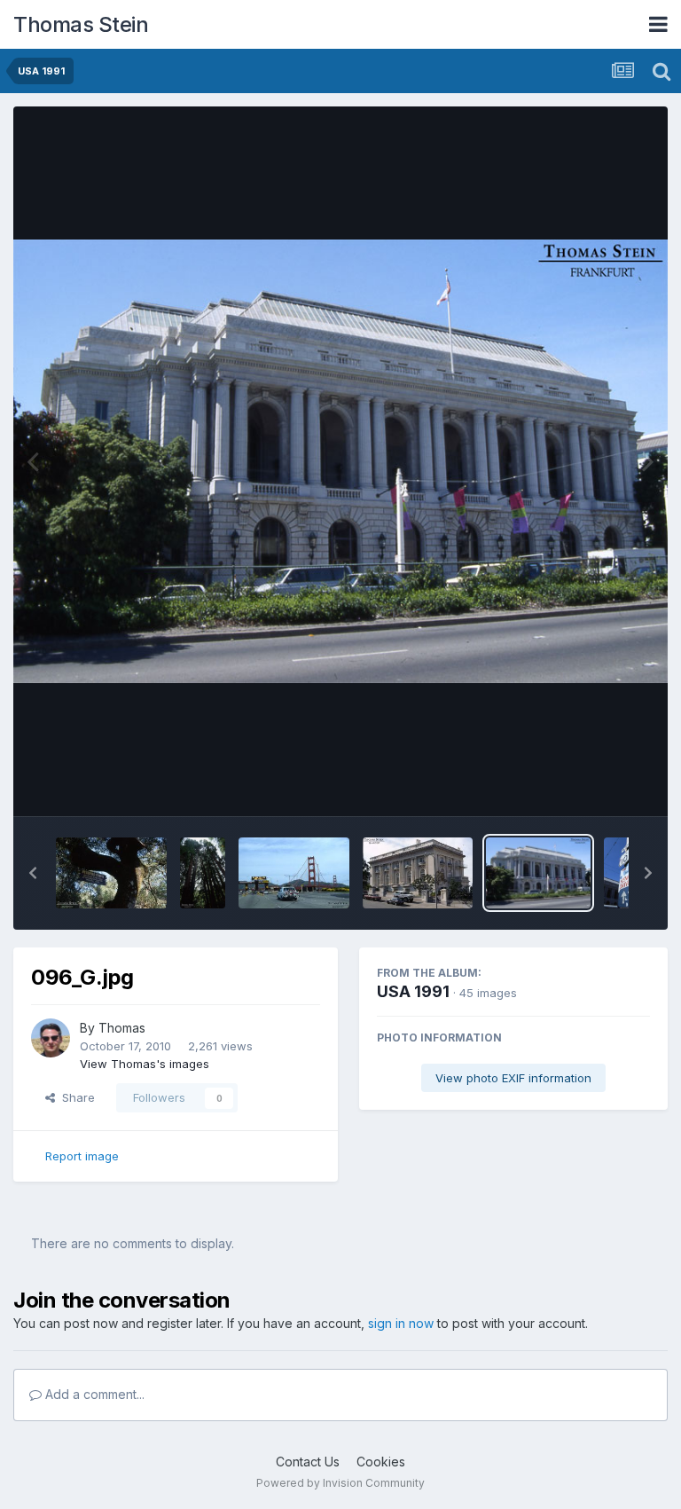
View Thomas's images (144, 1064)
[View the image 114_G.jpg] (202, 872)
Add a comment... (93, 1394)
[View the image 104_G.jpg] (294, 872)
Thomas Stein (80, 24)
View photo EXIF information (513, 1078)
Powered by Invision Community (340, 1482)
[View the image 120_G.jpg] (111, 872)
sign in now (401, 1323)
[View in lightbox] (340, 461)
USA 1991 (413, 991)
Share (75, 1097)
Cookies (380, 1461)
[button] (32, 872)
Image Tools (594, 784)
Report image (82, 1156)
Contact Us (308, 1461)
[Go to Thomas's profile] (50, 1037)
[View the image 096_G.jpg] (538, 872)
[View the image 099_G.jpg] (418, 872)
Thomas (121, 1027)
